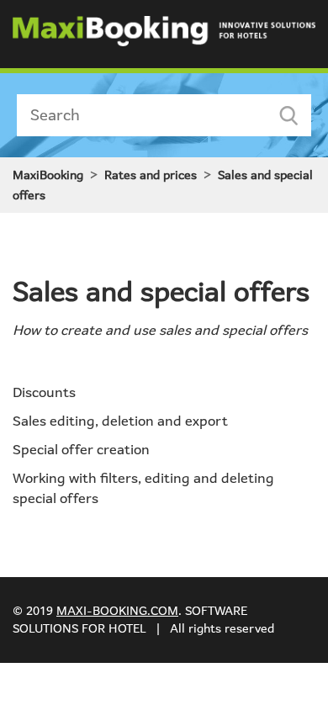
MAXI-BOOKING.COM (117, 610)
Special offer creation (81, 449)
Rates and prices (150, 175)
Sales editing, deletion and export (120, 421)
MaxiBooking (48, 175)
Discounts (44, 392)
